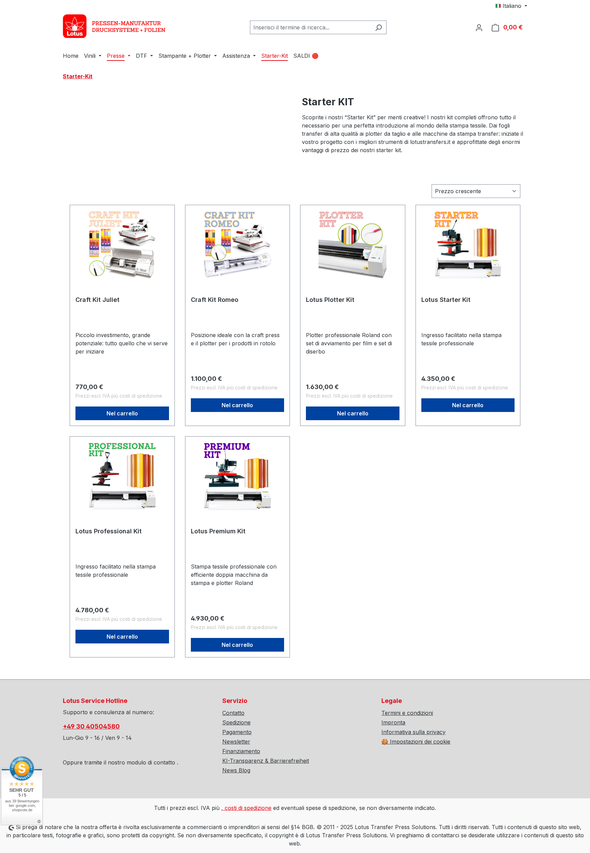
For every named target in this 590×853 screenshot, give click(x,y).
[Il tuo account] (479, 27)
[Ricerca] (378, 27)
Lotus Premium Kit (218, 531)
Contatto (233, 712)
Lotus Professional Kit (108, 531)
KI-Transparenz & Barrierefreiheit (265, 760)
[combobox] (310, 27)
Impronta (393, 722)
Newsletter (236, 741)
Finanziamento (241, 751)
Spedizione (236, 722)
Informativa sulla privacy (413, 732)
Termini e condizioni (407, 712)
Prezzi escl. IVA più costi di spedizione (118, 396)
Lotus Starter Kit (445, 299)
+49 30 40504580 (91, 726)
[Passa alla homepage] (114, 26)
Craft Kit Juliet (97, 299)
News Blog (236, 770)
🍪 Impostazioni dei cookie (415, 741)
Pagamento (237, 732)
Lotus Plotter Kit (330, 299)
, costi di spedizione (246, 807)
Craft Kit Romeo (214, 299)
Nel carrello (122, 413)
